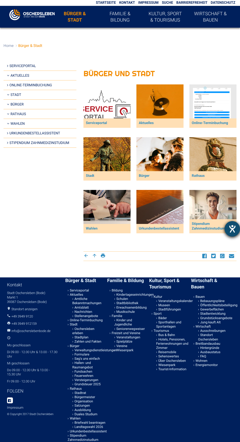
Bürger (17, 104)
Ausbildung (83, 410)
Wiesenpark (125, 350)
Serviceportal (22, 66)
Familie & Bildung (119, 17)
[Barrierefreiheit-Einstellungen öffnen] (232, 229)
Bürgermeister (85, 397)
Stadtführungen (169, 309)
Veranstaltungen (128, 337)
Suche (167, 2)
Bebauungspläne (212, 301)
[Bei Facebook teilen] (205, 256)
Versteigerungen (86, 380)
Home (9, 45)
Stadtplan (82, 337)
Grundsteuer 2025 (88, 384)
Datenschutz (223, 2)
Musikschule (125, 312)
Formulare (82, 354)
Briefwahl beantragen (90, 423)
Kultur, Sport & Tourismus (165, 17)
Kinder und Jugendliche (123, 322)
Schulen (122, 299)
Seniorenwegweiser (130, 329)
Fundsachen (83, 372)
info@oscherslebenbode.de (31, 331)
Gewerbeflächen (212, 309)
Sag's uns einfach (87, 359)
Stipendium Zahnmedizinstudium (39, 143)
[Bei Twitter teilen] (214, 256)
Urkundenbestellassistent (34, 133)
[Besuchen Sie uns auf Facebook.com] (10, 400)
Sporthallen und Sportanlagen (168, 325)
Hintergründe (209, 348)
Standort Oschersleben (208, 337)
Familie (117, 316)
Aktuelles (20, 75)
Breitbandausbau (207, 344)
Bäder (162, 318)
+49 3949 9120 (22, 316)
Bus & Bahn (166, 335)
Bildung (117, 290)
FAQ (203, 356)
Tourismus (161, 331)
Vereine (122, 346)
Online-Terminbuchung (30, 85)
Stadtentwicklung (212, 314)
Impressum (148, 2)
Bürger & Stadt (75, 17)
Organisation (84, 401)
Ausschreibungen (212, 331)
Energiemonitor (206, 365)
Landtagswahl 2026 (89, 427)
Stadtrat (80, 393)
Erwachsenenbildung (131, 308)
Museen (164, 305)
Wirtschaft (203, 327)
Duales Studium (86, 414)
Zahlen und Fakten (88, 342)
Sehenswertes (168, 356)
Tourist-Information (172, 369)
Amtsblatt (82, 308)
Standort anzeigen (24, 309)
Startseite (106, 2)
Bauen (200, 297)
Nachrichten (83, 312)
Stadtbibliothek (127, 303)
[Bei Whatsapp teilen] (223, 256)
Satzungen (82, 406)
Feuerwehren (84, 376)
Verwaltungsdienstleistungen (90, 350)
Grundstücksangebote (215, 318)
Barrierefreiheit (191, 2)
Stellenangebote (86, 316)
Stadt (16, 95)
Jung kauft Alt (210, 322)
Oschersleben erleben (83, 331)
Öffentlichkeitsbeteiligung (215, 305)
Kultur (158, 297)
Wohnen (201, 361)
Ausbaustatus (210, 352)
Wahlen (18, 123)
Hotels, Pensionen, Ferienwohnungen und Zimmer (172, 344)
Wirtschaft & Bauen (210, 17)
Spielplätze (124, 342)
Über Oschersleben (172, 361)
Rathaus (18, 114)
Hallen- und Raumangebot (82, 365)
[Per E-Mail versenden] (232, 256)
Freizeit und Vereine (126, 333)
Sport (157, 314)
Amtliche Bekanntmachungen (86, 301)
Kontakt (127, 2)
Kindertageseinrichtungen (131, 295)
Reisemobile (167, 352)
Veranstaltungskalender (173, 301)
